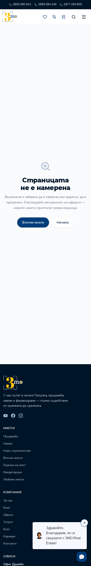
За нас (8, 501)
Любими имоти (13, 479)
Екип (6, 508)
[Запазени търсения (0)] (63, 17)
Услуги (8, 522)
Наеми (7, 444)
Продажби (10, 436)
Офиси (8, 515)
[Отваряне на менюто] (83, 17)
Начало (63, 222)
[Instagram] (21, 416)
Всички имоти (33, 222)
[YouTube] (5, 416)
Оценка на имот (14, 465)
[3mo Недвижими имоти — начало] (10, 17)
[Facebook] (13, 416)
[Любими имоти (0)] (45, 17)
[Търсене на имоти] (73, 17)
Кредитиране (12, 472)
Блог (6, 529)
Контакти (10, 544)
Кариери (9, 536)
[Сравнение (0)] (54, 17)
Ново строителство (17, 451)
